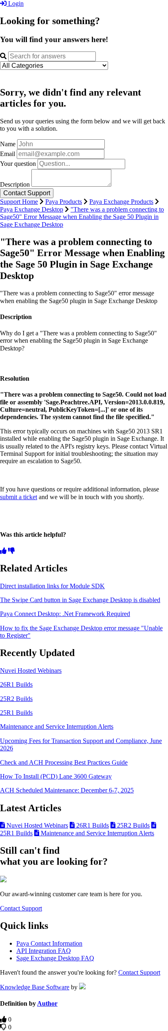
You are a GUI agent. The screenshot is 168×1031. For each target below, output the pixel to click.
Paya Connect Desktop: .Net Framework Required (65, 613)
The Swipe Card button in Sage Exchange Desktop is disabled (80, 599)
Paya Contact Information (49, 943)
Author (47, 1003)
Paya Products (63, 201)
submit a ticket (18, 496)
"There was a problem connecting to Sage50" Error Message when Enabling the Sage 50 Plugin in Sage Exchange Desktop (82, 217)
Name (7, 144)
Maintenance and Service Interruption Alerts (56, 726)
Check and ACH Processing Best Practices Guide (64, 762)
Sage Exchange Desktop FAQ (55, 958)
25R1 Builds (16, 712)
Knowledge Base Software (34, 987)
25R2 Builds (16, 698)
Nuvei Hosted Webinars (31, 670)
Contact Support (21, 908)
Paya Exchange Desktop (31, 209)
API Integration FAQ (43, 950)
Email (7, 153)
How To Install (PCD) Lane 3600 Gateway (56, 776)
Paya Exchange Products (121, 201)
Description (15, 184)
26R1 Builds (16, 684)
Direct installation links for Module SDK (52, 585)
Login (15, 3)
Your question (18, 163)
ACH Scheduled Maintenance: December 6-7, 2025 (67, 790)
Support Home (19, 201)
